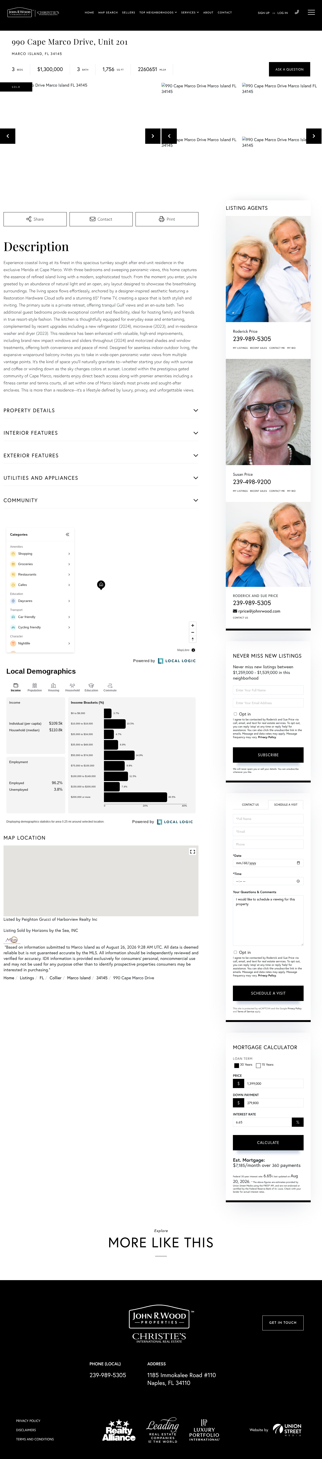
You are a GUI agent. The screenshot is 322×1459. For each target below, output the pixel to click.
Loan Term (242, 1058)
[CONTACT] (289, 69)
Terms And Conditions (35, 1439)
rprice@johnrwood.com (259, 611)
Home (9, 977)
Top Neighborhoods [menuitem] (156, 13)
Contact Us (240, 617)
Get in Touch (283, 1323)
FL (42, 977)
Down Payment (246, 1095)
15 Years (267, 1064)
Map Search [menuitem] (108, 13)
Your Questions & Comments (254, 892)
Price (237, 1075)
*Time (237, 874)
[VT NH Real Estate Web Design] (287, 1430)
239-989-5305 (297, 12)
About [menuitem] (208, 13)
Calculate (268, 1142)
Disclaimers (26, 1430)
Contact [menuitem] (225, 13)
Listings (27, 977)
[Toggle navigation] (311, 12)
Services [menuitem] (188, 13)
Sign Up (263, 13)
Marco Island (79, 977)
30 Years (246, 1064)
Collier (56, 977)
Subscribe (268, 754)
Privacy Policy (267, 737)
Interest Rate (244, 1114)
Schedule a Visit (285, 805)
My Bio (291, 347)
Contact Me (277, 347)
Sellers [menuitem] (128, 13)
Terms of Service (245, 1011)
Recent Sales (258, 347)
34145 (101, 977)
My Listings (240, 347)
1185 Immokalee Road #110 (181, 1379)
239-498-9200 (252, 482)
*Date (237, 856)
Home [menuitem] (89, 13)
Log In (282, 13)
